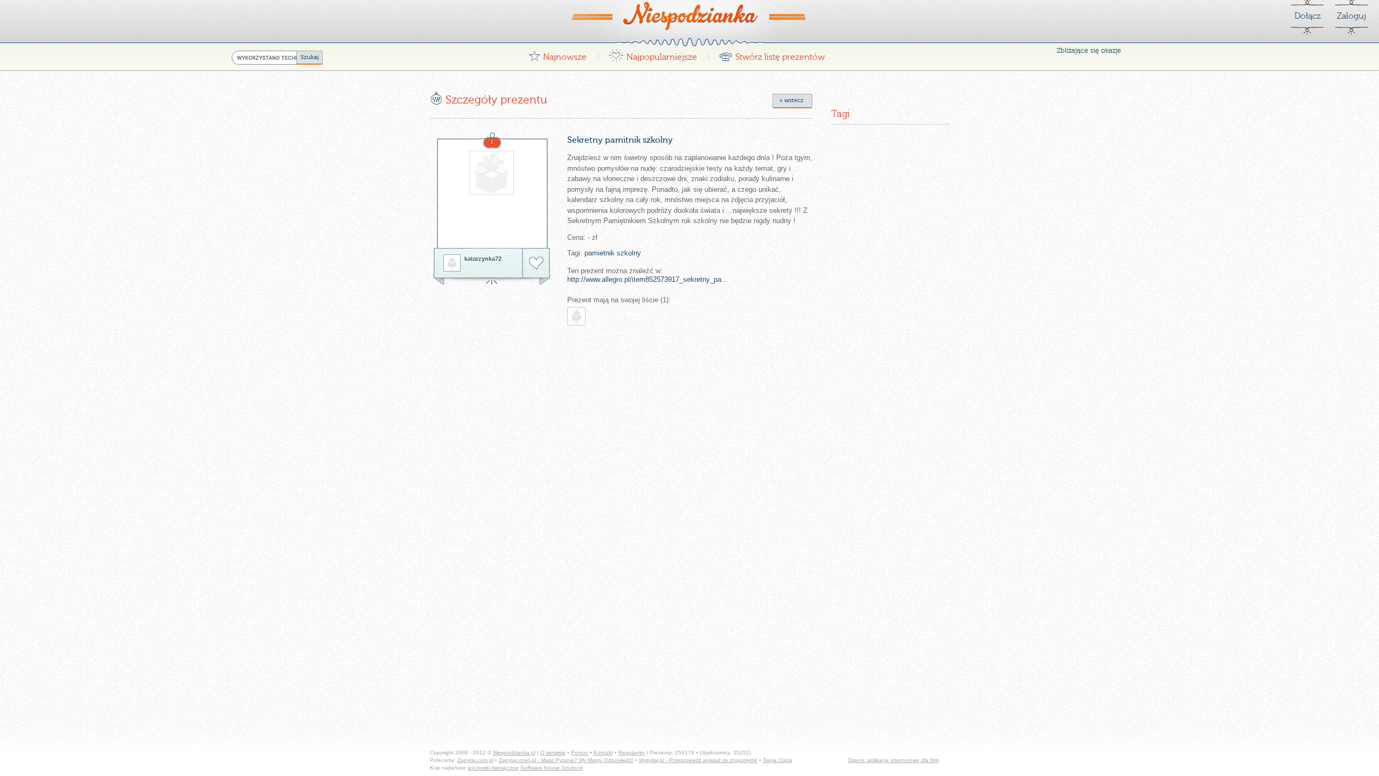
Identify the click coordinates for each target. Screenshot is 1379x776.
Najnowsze (557, 54)
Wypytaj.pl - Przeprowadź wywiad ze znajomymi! (698, 760)
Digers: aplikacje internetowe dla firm (893, 760)
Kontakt (603, 753)
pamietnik (599, 253)
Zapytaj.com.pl (475, 760)
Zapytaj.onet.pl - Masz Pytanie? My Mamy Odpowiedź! (566, 760)
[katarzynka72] (452, 263)
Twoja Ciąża (777, 760)
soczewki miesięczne (493, 768)
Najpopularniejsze (652, 54)
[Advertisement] (520, 402)
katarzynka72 (483, 258)
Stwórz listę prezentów (772, 54)
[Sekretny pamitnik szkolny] (492, 194)
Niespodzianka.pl (514, 753)
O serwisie (553, 753)
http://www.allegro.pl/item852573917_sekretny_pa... (647, 279)
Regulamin (631, 753)
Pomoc (579, 753)
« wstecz (791, 100)
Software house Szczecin (551, 768)
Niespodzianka (689, 15)
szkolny (629, 253)
